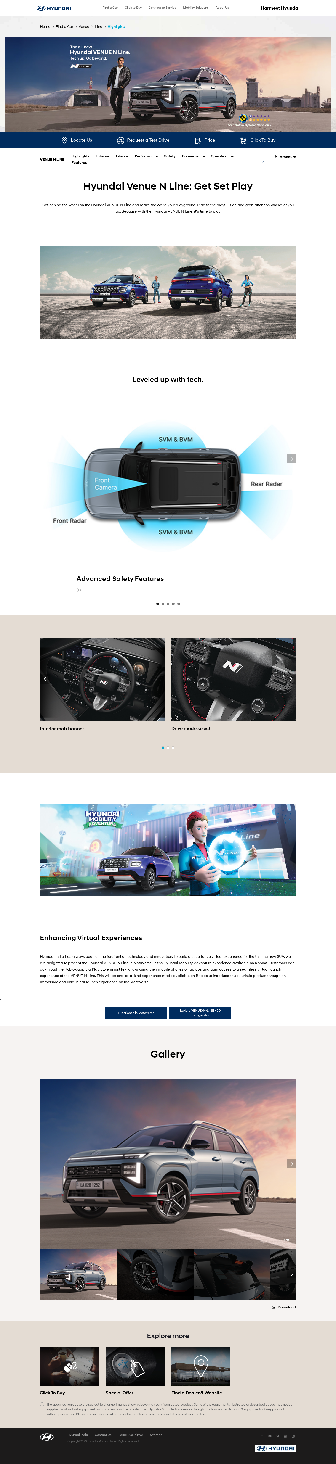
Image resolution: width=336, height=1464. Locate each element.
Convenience (193, 156)
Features (79, 162)
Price (210, 140)
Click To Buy (262, 140)
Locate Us (81, 140)
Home (45, 26)
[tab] (136, 1013)
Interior (122, 156)
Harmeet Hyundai (280, 8)
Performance (146, 156)
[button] (163, 747)
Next (291, 458)
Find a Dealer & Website (196, 1393)
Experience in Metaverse (136, 1013)
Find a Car (64, 26)
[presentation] (45, 679)
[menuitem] (110, 8)
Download (287, 1307)
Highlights (116, 26)
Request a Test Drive (148, 140)
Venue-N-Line (90, 26)
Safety (170, 156)
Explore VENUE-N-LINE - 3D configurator (200, 1013)
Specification (222, 156)
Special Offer (119, 1393)
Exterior (102, 156)
